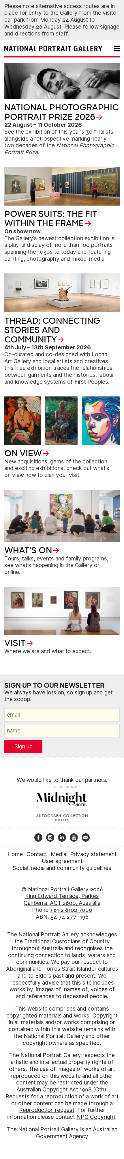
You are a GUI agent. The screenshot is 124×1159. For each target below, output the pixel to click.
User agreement (62, 861)
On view (23, 453)
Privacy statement (93, 854)
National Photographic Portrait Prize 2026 (61, 112)
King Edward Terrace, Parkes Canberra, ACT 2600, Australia (62, 899)
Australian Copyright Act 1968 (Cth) (61, 1089)
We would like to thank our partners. (62, 780)
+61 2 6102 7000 (71, 910)
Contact (37, 854)
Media (58, 854)
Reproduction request (46, 1110)
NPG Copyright (95, 1117)
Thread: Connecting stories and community (52, 330)
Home (15, 854)
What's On (28, 550)
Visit (15, 643)
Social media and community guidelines (62, 868)
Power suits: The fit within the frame (50, 218)
